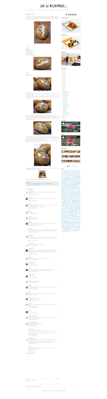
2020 (63, 77)
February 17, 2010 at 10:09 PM (33, 289)
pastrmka (78, 208)
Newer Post (28, 378)
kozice (79, 191)
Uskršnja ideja (69, 228)
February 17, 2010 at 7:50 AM (32, 194)
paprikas (68, 208)
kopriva (70, 191)
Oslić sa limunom (65, 112)
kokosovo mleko (64, 190)
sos (63, 222)
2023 (63, 73)
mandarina (76, 196)
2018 (63, 80)
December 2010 (65, 91)
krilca (65, 192)
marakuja (65, 197)
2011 (63, 89)
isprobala (63, 186)
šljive (70, 221)
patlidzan (72, 209)
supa (73, 224)
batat (75, 172)
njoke (77, 205)
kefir (61, 189)
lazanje (62, 194)
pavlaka (76, 209)
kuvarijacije (73, 193)
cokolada (67, 178)
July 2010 (64, 98)
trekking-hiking (78, 227)
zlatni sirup (65, 231)
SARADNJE (62, 9)
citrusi (64, 178)
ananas (62, 171)
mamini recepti (73, 196)
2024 (63, 72)
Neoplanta (74, 205)
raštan (76, 216)
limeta (79, 194)
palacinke (78, 207)
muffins (66, 204)
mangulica (62, 197)
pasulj (62, 209)
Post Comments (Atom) (33, 380)
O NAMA (57, 9)
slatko (69, 221)
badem (64, 172)
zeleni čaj (72, 230)
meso (65, 200)
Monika (29, 285)
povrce (75, 215)
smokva (72, 221)
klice (75, 189)
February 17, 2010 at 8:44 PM (32, 282)
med (67, 199)
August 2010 (65, 96)
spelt (70, 222)
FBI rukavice (65, 108)
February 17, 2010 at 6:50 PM (32, 271)
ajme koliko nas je (67, 170)
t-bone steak (76, 225)
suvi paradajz (67, 225)
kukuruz (78, 192)
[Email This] (46, 183)
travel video (71, 227)
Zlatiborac (62, 231)
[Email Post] (45, 183)
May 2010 (64, 100)
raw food (79, 216)
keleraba (67, 189)
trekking (74, 227)
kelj (68, 189)
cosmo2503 (30, 190)
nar (64, 205)
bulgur (68, 175)
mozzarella (63, 204)
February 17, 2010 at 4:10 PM (32, 254)
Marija (29, 222)
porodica (65, 215)
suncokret (69, 224)
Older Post (57, 378)
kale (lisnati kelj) (69, 188)
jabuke (70, 186)
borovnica (63, 174)
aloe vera (76, 170)
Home (42, 378)
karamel (75, 188)
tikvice (72, 226)
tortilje (62, 227)
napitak (62, 205)
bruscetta (78, 174)
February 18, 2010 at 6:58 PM (32, 307)
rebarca (68, 217)
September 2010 (65, 95)
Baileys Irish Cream (68, 172)
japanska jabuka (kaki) (66, 187)
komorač (79, 190)
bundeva (70, 175)
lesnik (73, 194)
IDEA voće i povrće (76, 184)
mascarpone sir (72, 197)
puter (72, 216)
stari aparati (66, 223)
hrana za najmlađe (67, 184)
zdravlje (69, 230)
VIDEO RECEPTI (45, 9)
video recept (66, 229)
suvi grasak (62, 225)
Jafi (28, 310)
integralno (71, 185)
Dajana (29, 203)
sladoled (62, 221)
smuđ (77, 221)
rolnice (72, 218)
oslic (66, 207)
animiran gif (66, 171)
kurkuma (68, 193)
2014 (63, 85)
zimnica (79, 230)
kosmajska (76, 191)
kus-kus (71, 193)
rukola (62, 219)
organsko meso (63, 207)
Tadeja (29, 257)
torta (79, 226)
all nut (74, 170)
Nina (29, 292)
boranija (79, 173)
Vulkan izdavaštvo (63, 230)
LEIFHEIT (69, 194)
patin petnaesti (69, 209)
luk (78, 195)
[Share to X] (48, 183)
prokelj (65, 216)
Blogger (64, 390)
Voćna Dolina (78, 229)
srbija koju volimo (73, 222)
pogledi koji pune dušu (76, 213)
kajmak (64, 188)
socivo (79, 221)
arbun (72, 171)
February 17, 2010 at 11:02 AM (33, 225)
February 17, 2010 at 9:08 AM (32, 208)
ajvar (71, 170)
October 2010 (65, 94)
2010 (63, 90)
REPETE (76, 217)
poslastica (68, 215)
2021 (63, 76)
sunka (72, 224)
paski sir (74, 208)
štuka (79, 223)
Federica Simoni (30, 262)
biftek (71, 173)
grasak (79, 182)
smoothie (75, 221)
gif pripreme (63, 182)
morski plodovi (74, 203)
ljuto (72, 195)
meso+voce (69, 200)
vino (70, 229)
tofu (75, 226)
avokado (76, 171)
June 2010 (64, 99)
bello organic (63, 173)
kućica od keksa (73, 192)
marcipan (68, 197)
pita (71, 212)
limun (62, 195)
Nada (29, 211)
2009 (63, 116)
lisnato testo (65, 195)
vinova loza (72, 229)
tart (61, 226)
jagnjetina (72, 186)
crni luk (71, 178)
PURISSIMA (69, 216)
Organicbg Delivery (74, 206)
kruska (69, 192)
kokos (79, 189)
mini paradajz (63, 202)
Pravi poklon (78, 215)
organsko (78, 206)
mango (79, 196)
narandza (66, 205)
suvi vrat (70, 225)
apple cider (69, 171)
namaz (77, 204)
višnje (75, 229)
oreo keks (70, 206)
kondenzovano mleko (64, 191)
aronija (74, 171)
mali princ (67, 196)
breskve (69, 174)
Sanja (52, 179)
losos (74, 195)
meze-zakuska (72, 201)
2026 (63, 69)
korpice (73, 191)
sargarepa (63, 220)
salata (71, 219)
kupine (64, 193)
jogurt (75, 187)
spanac (65, 222)
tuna (64, 228)
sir (68, 220)
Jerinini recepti (71, 187)
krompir (67, 192)
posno (72, 215)
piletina (62, 212)
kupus (66, 193)
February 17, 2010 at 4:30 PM (32, 259)
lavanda (79, 193)
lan (77, 193)
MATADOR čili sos (68, 198)
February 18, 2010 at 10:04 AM (33, 300)
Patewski (65, 209)
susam (76, 224)
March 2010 (65, 103)
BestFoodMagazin (67, 173)
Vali (28, 280)
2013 (63, 86)
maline (70, 196)
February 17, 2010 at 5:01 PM (32, 265)
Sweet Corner (30, 297)
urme (65, 228)
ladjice (76, 193)
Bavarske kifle (65, 109)
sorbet (62, 222)
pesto (72, 211)
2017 (63, 81)
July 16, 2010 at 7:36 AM (32, 335)
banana (73, 172)
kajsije (66, 188)
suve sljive (78, 224)
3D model (62, 170)
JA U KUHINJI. (57, 390)
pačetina (73, 207)
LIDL (75, 194)
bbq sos (77, 172)
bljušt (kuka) (75, 173)
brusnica (65, 175)
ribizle (64, 218)
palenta (62, 208)
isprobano (66, 186)
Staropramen (73, 223)
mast (65, 198)
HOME (27, 9)
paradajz (70, 208)
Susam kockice (65, 105)
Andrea (29, 303)
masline (62, 198)
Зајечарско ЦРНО (73, 231)
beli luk (79, 172)
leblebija (65, 194)
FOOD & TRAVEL (52, 9)
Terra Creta (66, 226)
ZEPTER (76, 230)
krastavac (62, 192)
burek (73, 175)
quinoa (74, 216)
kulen (62, 193)
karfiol (77, 188)
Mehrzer (69, 199)
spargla (68, 222)
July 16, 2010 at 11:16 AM (32, 343)
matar (71, 198)
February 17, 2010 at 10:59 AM (33, 219)
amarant (79, 170)
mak (79, 195)
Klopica (77, 189)
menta (77, 199)
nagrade (72, 204)
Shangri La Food (30, 274)
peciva (71, 210)
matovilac (73, 198)
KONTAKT (66, 9)
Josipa (29, 268)
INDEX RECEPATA (32, 9)
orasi (67, 206)
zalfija (67, 230)
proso (67, 216)
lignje (77, 194)
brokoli (72, 174)
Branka (29, 228)
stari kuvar (69, 223)
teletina (64, 226)
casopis (76, 175)
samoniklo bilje (75, 219)
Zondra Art (68, 231)
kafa (62, 188)
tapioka (79, 225)
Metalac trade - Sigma (65, 201)
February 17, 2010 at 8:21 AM (32, 200)
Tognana (77, 226)
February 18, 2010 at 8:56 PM (32, 313)
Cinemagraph (77, 176)
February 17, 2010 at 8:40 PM (32, 277)
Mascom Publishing (77, 197)
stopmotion (77, 223)
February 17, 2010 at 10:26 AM (33, 213)
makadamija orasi (63, 196)
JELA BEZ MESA (38, 9)
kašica (79, 188)
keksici (64, 189)
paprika (65, 208)
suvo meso (73, 225)
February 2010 (65, 104)
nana (79, 204)
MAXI (75, 198)
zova (70, 231)
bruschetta (62, 175)
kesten (70, 189)
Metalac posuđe (76, 200)
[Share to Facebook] (49, 183)
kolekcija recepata (74, 190)
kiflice (72, 189)
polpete (62, 215)
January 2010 (65, 115)
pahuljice (76, 207)
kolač (69, 190)
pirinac (67, 212)
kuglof (76, 192)
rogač (68, 218)
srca (77, 222)
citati (62, 178)
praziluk (62, 216)
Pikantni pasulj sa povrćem (67, 113)
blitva (73, 173)
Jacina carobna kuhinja (32, 322)
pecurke (76, 210)
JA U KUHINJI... (30, 338)
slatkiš (66, 221)
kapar (73, 188)
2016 (63, 82)
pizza (75, 212)
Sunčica (66, 224)
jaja (77, 186)
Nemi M (29, 346)
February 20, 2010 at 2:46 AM (32, 319)
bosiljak (66, 174)
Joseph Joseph (78, 187)
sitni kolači (76, 220)
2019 (63, 78)
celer (66, 176)
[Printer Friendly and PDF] (28, 182)
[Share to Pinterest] (51, 183)
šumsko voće (63, 224)
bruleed (76, 174)
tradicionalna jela (66, 227)
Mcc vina (77, 198)
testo (69, 226)
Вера (29, 216)
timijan (74, 226)
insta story (67, 185)
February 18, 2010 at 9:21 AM (32, 294)
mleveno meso (77, 202)
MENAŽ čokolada (73, 199)
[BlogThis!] (47, 183)
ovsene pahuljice (69, 207)
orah (65, 206)
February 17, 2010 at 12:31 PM (33, 240)
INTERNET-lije (76, 185)
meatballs (64, 199)
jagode (76, 186)
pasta (76, 208)
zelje (74, 230)
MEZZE (76, 201)
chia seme (68, 176)
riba (62, 218)
